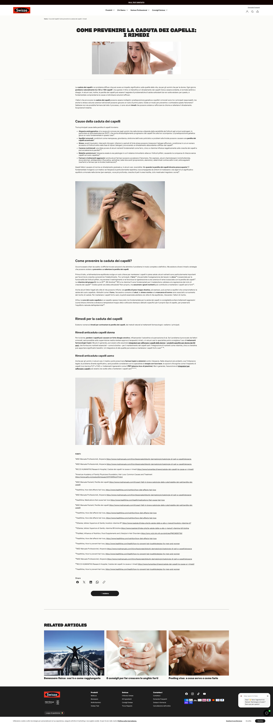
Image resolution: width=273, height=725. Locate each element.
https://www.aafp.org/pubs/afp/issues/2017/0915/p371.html (99, 477)
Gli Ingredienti (127, 699)
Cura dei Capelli (54, 19)
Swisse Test (95, 706)
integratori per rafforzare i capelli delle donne (147, 343)
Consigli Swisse (127, 702)
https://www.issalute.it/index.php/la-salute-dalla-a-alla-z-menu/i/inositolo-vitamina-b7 (156, 523)
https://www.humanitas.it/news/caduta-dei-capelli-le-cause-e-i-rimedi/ (165, 469)
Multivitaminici (96, 702)
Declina (260, 721)
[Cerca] (252, 11)
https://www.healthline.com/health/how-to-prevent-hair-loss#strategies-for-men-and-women (142, 544)
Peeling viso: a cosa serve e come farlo (193, 678)
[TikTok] (198, 694)
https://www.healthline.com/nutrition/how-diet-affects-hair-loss (131, 490)
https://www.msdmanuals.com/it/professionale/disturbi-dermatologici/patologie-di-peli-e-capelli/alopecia (149, 459)
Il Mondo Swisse (127, 695)
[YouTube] (204, 694)
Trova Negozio (127, 706)
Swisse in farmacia (159, 702)
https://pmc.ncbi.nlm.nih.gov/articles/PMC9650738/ (161, 533)
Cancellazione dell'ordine (162, 706)
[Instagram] (192, 694)
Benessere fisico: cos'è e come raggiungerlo (72, 678)
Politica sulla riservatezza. (127, 721)
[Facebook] (186, 694)
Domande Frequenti (254, 7)
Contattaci (156, 695)
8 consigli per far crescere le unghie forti (132, 678)
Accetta (248, 721)
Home (46, 19)
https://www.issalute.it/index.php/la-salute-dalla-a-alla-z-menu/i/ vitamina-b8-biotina (155, 528)
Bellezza (94, 695)
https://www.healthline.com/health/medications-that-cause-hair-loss (137, 500)
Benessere (94, 699)
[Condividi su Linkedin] (91, 582)
